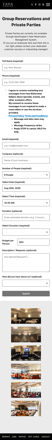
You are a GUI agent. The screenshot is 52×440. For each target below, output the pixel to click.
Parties (22, 436)
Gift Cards (33, 436)
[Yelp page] (43, 4)
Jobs (14, 436)
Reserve (6, 436)
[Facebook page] (36, 4)
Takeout (45, 436)
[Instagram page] (39, 4)
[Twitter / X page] (32, 4)
